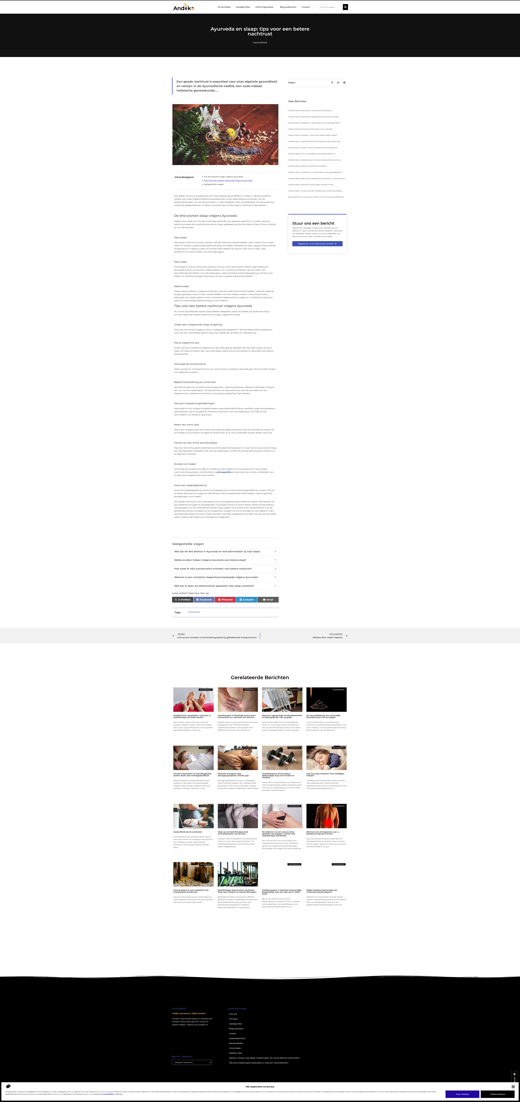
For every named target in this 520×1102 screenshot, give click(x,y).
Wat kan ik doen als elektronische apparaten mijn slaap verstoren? (225, 586)
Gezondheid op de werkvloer (187, 832)
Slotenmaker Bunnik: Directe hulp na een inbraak (310, 129)
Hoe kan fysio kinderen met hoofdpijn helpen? (325, 774)
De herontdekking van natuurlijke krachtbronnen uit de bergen (323, 716)
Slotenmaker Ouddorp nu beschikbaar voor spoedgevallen (314, 123)
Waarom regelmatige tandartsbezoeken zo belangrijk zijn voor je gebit (282, 716)
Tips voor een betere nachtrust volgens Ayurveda (228, 180)
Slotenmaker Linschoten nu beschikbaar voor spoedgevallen (315, 172)
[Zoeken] (345, 7)
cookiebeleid (108, 1094)
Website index (235, 1053)
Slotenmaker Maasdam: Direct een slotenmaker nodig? (312, 135)
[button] (513, 1086)
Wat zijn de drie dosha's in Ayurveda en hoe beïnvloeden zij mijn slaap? (225, 551)
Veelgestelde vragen (214, 184)
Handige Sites (243, 7)
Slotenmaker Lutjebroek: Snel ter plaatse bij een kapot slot (314, 141)
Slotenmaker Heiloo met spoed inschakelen (307, 166)
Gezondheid (260, 42)
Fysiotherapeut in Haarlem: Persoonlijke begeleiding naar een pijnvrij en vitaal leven (282, 892)
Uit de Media (224, 7)
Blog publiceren (288, 7)
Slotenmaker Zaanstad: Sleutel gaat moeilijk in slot (310, 184)
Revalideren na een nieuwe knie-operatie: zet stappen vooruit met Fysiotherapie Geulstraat (278, 834)
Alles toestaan (462, 1094)
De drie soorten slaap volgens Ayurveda (223, 176)
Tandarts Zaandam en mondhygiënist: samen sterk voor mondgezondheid (192, 774)
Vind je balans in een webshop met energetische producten (191, 891)
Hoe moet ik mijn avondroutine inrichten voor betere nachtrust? (225, 568)
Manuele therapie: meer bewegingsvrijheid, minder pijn (233, 774)
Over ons (233, 1014)
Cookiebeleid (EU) (237, 1038)
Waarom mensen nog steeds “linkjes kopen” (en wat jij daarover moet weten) (264, 1058)
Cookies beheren (497, 1094)
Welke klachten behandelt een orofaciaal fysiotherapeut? (321, 891)
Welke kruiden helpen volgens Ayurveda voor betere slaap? (225, 560)
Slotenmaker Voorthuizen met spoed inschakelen (310, 110)
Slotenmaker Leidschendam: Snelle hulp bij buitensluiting (314, 160)
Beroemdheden (236, 1043)
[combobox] (331, 7)
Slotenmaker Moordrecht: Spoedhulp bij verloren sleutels (313, 117)
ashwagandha (224, 472)
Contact (306, 7)
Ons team (233, 1019)
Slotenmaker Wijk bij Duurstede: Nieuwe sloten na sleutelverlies (316, 178)
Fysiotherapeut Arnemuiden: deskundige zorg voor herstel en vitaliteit (278, 775)
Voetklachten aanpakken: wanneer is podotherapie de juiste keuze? (191, 716)
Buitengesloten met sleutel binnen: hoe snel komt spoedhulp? (316, 197)
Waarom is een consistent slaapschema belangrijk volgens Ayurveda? (225, 577)
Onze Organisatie (264, 7)
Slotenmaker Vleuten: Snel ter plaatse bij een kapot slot (312, 148)
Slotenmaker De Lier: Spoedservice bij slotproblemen (311, 154)
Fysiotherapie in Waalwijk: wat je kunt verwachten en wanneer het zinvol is (237, 716)
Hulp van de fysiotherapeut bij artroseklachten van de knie (233, 833)
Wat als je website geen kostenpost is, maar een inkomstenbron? (258, 1063)
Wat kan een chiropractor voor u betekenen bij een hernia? (322, 833)
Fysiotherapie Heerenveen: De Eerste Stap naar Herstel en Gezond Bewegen (237, 891)
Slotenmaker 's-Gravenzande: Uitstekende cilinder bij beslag (315, 191)
